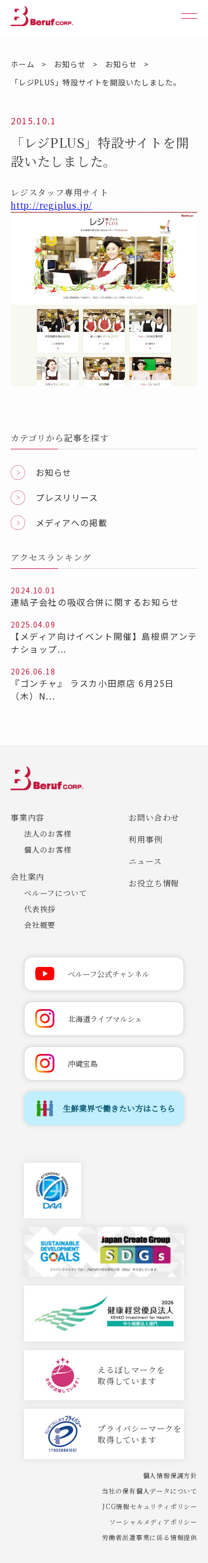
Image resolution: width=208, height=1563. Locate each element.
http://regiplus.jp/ (51, 205)
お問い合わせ (154, 817)
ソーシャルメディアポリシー (153, 1521)
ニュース (145, 861)
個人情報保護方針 (170, 1475)
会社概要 (39, 924)
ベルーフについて (55, 892)
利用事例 (145, 839)
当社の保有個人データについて (149, 1490)
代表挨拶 (39, 908)
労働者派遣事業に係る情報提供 (149, 1537)
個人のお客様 (47, 849)
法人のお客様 (47, 833)
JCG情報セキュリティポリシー (149, 1506)
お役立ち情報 (154, 882)
